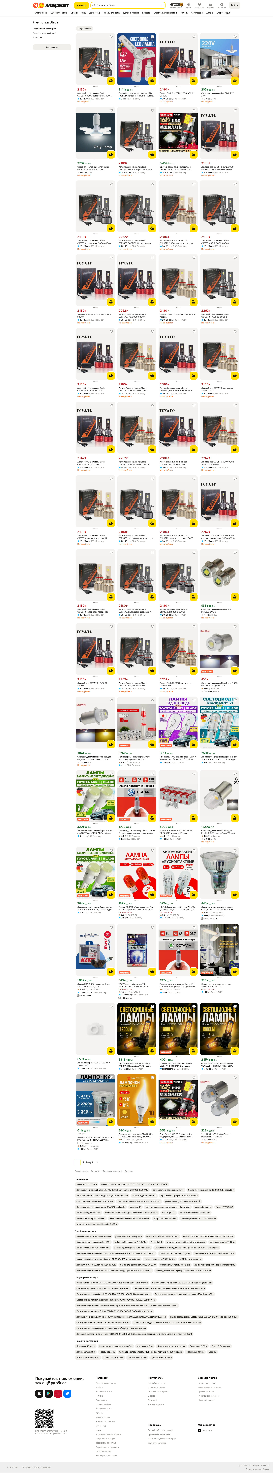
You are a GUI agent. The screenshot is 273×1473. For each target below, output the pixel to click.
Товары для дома (103, 1409)
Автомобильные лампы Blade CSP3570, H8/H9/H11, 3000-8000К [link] (176, 389)
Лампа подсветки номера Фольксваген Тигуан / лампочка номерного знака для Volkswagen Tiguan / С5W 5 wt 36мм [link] (137, 831)
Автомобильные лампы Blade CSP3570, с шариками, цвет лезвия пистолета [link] (135, 610)
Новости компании (206, 1383)
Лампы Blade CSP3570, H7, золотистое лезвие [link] (177, 315)
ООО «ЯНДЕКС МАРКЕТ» (258, 1465)
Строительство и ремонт (107, 1447)
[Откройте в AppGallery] (58, 1397)
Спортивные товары (105, 1438)
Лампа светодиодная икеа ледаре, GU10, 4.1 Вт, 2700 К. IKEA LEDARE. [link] (217, 908)
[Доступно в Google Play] (49, 1397)
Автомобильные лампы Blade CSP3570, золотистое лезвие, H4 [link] (134, 463)
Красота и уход (103, 1417)
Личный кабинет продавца (160, 1430)
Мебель (99, 1387)
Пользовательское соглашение (36, 1467)
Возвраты (152, 1400)
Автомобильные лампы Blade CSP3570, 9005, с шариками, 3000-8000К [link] (93, 94)
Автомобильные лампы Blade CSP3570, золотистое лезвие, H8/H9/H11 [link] (132, 389)
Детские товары (103, 1451)
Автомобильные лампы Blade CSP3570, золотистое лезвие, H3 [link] (92, 610)
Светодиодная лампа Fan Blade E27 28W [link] (217, 94)
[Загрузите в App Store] (39, 1397)
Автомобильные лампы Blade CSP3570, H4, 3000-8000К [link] (214, 315)
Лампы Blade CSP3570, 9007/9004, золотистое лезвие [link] (217, 463)
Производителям (206, 1391)
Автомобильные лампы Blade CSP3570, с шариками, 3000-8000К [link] (94, 241)
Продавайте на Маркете (159, 1434)
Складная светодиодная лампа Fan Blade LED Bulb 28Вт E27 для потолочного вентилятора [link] (93, 168)
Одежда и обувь (103, 1404)
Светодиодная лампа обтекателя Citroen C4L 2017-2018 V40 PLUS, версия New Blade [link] (175, 168)
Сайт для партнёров (157, 1443)
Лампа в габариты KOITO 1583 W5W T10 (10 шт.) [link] (93, 1064)
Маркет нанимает (206, 1400)
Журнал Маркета (156, 1404)
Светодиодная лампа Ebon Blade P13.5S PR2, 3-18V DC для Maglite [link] (219, 684)
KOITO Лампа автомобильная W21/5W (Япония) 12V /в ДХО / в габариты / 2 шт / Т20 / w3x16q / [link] (177, 908)
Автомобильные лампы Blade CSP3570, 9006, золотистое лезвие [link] (176, 241)
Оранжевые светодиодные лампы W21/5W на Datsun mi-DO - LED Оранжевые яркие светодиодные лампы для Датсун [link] (176, 1064)
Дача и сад (101, 1426)
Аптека (99, 1413)
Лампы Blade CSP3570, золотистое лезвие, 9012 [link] (217, 389)
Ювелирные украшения (107, 1456)
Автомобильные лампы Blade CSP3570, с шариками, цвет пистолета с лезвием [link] (136, 536)
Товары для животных (106, 1443)
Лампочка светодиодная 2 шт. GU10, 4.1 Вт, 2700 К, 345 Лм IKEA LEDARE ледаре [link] (95, 1138)
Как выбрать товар (156, 1383)
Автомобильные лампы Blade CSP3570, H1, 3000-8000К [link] (173, 463)
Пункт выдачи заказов (208, 1396)
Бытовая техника (104, 1391)
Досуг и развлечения (106, 1383)
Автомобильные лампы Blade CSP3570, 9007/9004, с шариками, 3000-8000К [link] (135, 241)
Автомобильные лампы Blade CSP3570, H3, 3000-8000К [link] (173, 610)
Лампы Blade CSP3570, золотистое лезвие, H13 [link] (176, 684)
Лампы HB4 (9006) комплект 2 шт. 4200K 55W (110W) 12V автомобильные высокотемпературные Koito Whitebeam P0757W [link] (93, 985)
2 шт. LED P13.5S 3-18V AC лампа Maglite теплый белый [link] (216, 1135)
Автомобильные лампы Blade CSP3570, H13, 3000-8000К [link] (132, 315)
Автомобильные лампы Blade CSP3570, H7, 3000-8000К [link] (91, 389)
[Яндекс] (266, 1469)
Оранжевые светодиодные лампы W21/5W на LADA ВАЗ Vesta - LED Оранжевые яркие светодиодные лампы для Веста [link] (135, 1064)
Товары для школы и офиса (108, 1434)
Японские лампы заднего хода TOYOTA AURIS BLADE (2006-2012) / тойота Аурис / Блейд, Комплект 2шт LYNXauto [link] (178, 758)
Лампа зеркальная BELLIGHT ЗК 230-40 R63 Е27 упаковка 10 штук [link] (177, 831)
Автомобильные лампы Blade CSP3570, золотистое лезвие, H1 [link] (92, 536)
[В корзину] (111, 81)
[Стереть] (162, 5)
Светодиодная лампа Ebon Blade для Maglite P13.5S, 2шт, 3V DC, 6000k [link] (94, 758)
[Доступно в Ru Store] (67, 1397)
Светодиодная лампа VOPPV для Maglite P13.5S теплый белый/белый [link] (218, 831)
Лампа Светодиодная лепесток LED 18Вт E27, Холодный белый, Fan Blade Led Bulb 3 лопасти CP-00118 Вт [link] (136, 94)
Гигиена (99, 1396)
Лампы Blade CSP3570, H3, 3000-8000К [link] (92, 684)
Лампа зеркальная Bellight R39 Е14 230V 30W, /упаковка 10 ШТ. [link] (134, 758)
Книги (98, 1430)
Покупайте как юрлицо (158, 1391)
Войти (234, 5)
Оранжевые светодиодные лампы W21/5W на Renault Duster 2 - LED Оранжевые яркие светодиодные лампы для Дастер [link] (217, 1064)
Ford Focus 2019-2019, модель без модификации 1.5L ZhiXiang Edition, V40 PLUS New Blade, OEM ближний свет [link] (176, 1135)
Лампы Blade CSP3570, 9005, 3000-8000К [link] (94, 315)
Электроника (102, 1400)
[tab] (41, 13)
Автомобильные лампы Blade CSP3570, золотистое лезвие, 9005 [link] (176, 536)
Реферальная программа (209, 1387)
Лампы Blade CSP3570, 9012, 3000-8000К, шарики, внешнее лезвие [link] (217, 168)
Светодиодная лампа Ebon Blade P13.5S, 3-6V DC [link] (216, 610)
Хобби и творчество (105, 1421)
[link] (86, 1184)
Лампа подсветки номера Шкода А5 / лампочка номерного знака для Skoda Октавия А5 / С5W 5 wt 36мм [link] (177, 985)
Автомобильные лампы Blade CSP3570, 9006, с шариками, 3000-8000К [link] (135, 168)
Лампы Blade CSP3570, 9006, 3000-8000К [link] (177, 94)
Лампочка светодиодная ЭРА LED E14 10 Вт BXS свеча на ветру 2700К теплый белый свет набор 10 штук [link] (136, 1135)
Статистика (12, 1467)
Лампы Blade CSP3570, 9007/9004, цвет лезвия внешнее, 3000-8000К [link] (218, 536)
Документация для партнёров (162, 1439)
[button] (84, 28)
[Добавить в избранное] (111, 37)
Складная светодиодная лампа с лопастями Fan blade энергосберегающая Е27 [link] (216, 985)
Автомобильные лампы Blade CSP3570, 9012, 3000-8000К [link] (215, 241)
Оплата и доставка (156, 1387)
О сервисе (153, 1396)
